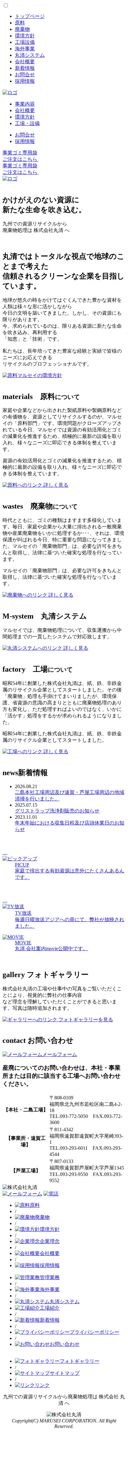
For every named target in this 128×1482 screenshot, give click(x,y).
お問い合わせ (65, 1344)
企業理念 (50, 1241)
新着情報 (25, 68)
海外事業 (25, 48)
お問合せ (25, 74)
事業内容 (25, 104)
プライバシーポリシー (94, 1332)
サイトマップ (65, 1373)
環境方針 (25, 35)
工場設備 (25, 42)
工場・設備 (27, 123)
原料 (20, 22)
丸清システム (30, 55)
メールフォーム (59, 1054)
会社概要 (25, 61)
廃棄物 (22, 29)
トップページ (30, 16)
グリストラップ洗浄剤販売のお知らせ (57, 810)
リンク (42, 1385)
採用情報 (25, 81)
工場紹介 (50, 1308)
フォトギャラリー (79, 1361)
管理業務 (50, 1277)
